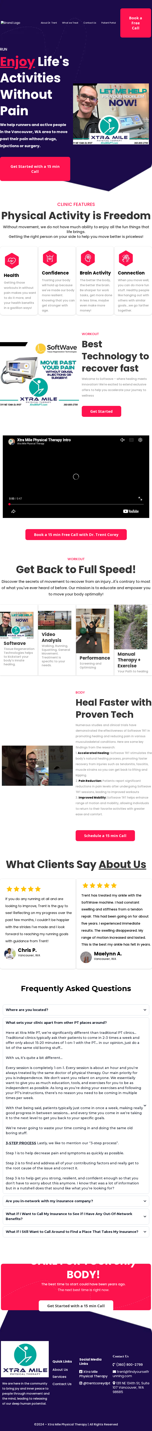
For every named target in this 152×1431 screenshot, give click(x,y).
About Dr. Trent (49, 22)
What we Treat (70, 22)
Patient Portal (108, 22)
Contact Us (89, 22)
